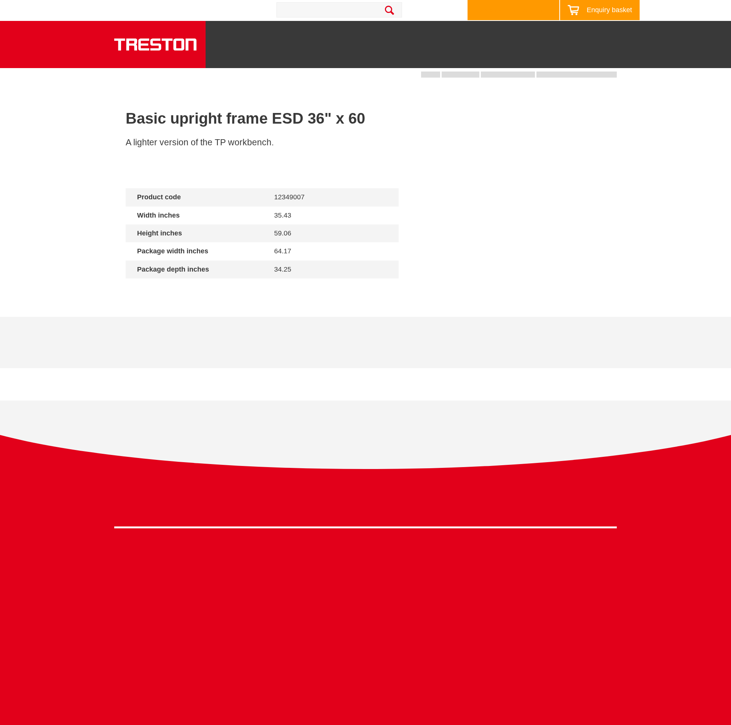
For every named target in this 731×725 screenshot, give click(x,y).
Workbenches (309, 57)
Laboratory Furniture (267, 559)
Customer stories (514, 618)
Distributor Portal (513, 629)
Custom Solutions (389, 582)
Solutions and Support (415, 32)
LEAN (374, 618)
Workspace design (391, 571)
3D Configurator (512, 559)
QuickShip (610, 57)
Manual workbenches (269, 606)
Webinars (504, 594)
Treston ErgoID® (262, 675)
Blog (580, 32)
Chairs (564, 57)
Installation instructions (259, 348)
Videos (500, 582)
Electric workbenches (269, 594)
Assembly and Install (268, 687)
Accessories (130, 629)
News (551, 32)
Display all (152, 289)
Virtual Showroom (390, 641)
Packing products (263, 582)
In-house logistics (389, 629)
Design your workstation (509, 10)
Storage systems (379, 54)
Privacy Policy (556, 502)
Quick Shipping (386, 559)
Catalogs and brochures (523, 571)
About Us (614, 32)
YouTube (608, 504)
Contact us (182, 10)
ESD (372, 606)
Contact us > (392, 663)
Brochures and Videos (496, 32)
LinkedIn (594, 504)
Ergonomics (382, 594)
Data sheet (172, 348)
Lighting (522, 57)
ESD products (259, 571)
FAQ (497, 641)
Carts (433, 57)
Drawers (475, 57)
